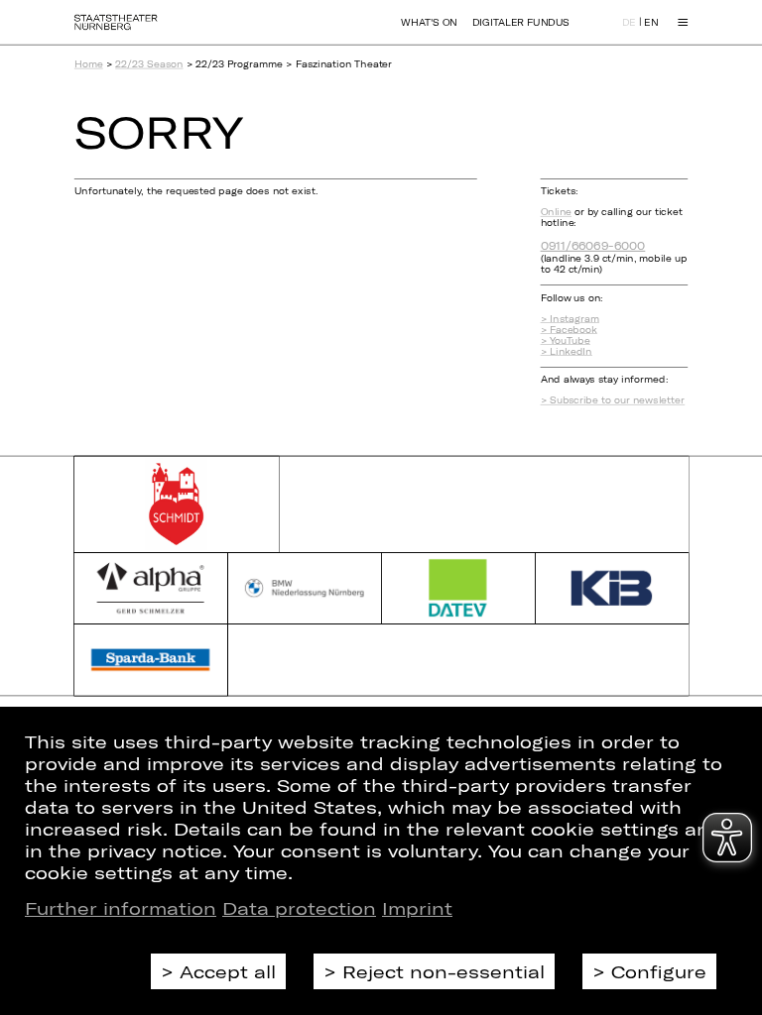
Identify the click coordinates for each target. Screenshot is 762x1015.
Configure (658, 971)
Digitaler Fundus (521, 22)
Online (556, 211)
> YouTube (565, 340)
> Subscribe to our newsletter (613, 400)
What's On (428, 22)
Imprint (417, 908)
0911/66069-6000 (593, 245)
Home (88, 63)
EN (651, 23)
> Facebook (569, 329)
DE (629, 23)
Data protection (299, 908)
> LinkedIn (566, 351)
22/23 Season (149, 63)
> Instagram (570, 318)
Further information (120, 908)
